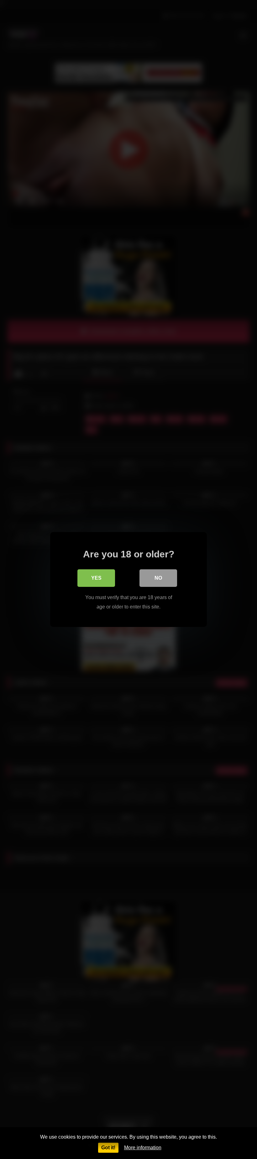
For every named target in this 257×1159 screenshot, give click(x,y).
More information (142, 1147)
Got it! (108, 1147)
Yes (96, 578)
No (158, 578)
